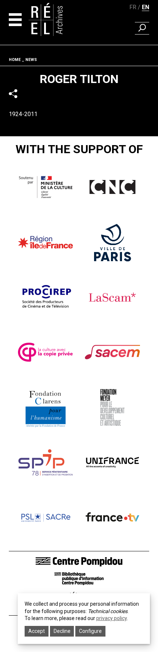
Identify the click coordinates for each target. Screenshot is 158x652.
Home (15, 59)
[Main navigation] (15, 19)
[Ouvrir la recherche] (142, 28)
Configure (90, 631)
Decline (62, 631)
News (31, 59)
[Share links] (13, 93)
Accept (36, 631)
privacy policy (111, 618)
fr (132, 7)
